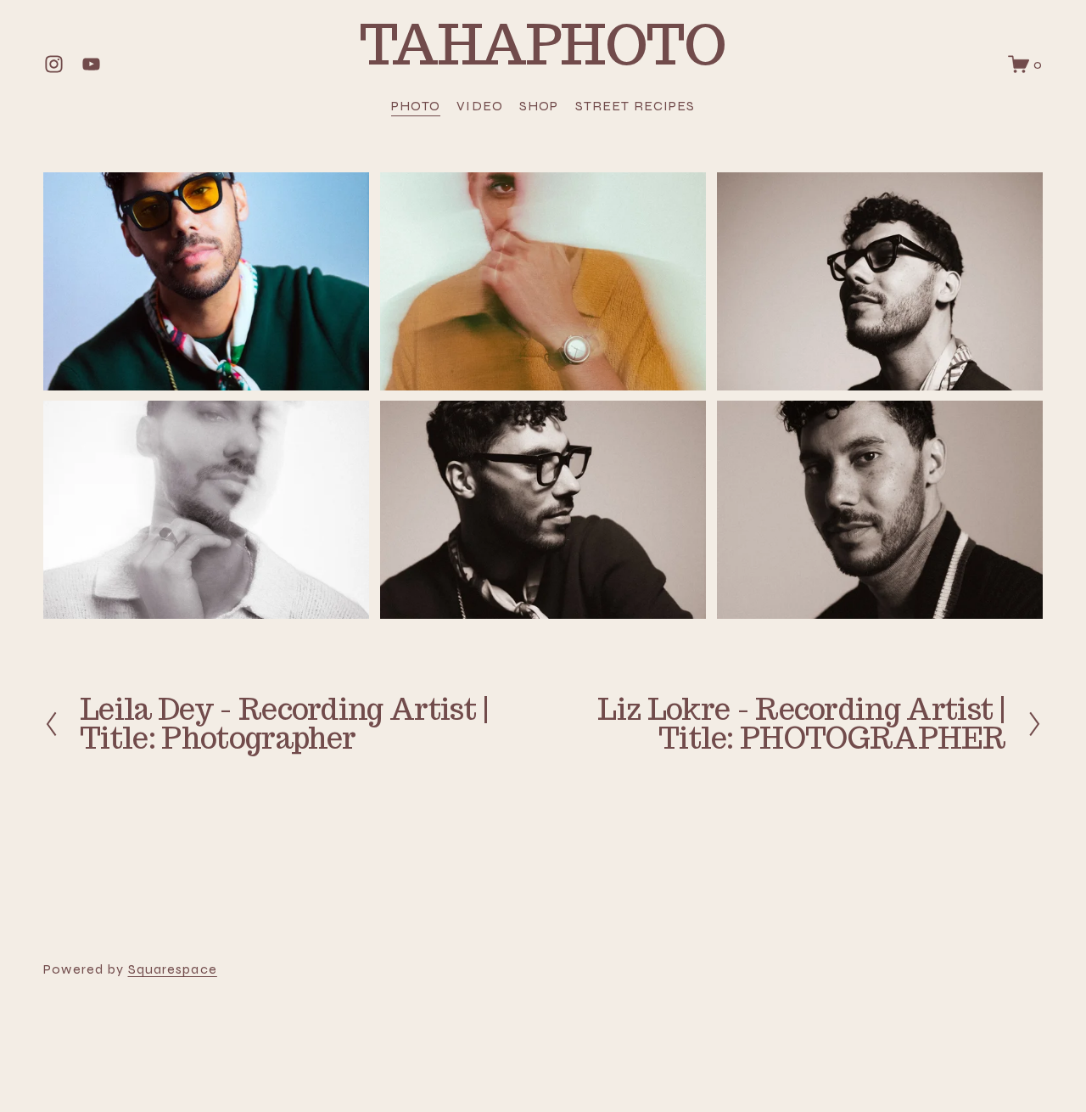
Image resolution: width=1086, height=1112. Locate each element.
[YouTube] (91, 64)
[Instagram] (53, 64)
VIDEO (479, 106)
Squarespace (172, 969)
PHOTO (416, 106)
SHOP (538, 106)
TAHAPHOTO (542, 44)
